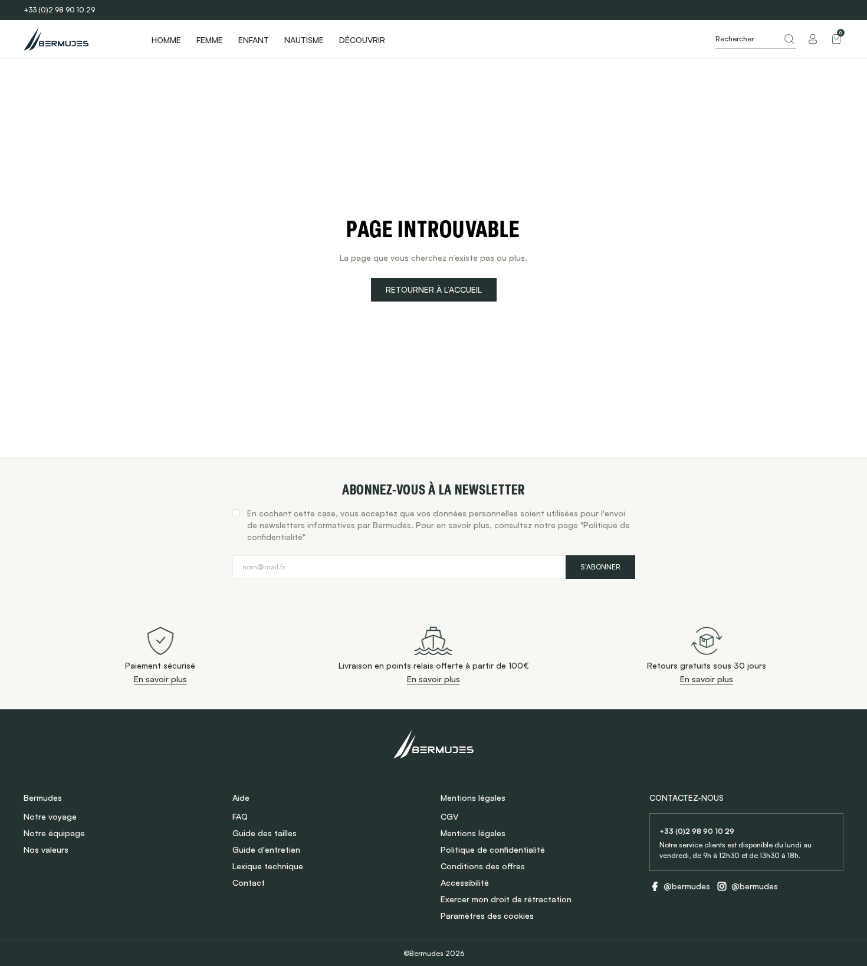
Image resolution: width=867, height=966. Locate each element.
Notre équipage (54, 833)
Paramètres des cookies (487, 916)
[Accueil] (77, 38)
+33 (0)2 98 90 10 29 (59, 9)
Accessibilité (465, 882)
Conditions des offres (483, 866)
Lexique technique (267, 866)
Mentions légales (473, 833)
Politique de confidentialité (493, 849)
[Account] (813, 39)
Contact (248, 882)
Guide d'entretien (266, 849)
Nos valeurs (46, 849)
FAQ (240, 816)
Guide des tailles (264, 833)
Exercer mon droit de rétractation (506, 899)
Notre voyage (50, 816)
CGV (449, 816)
